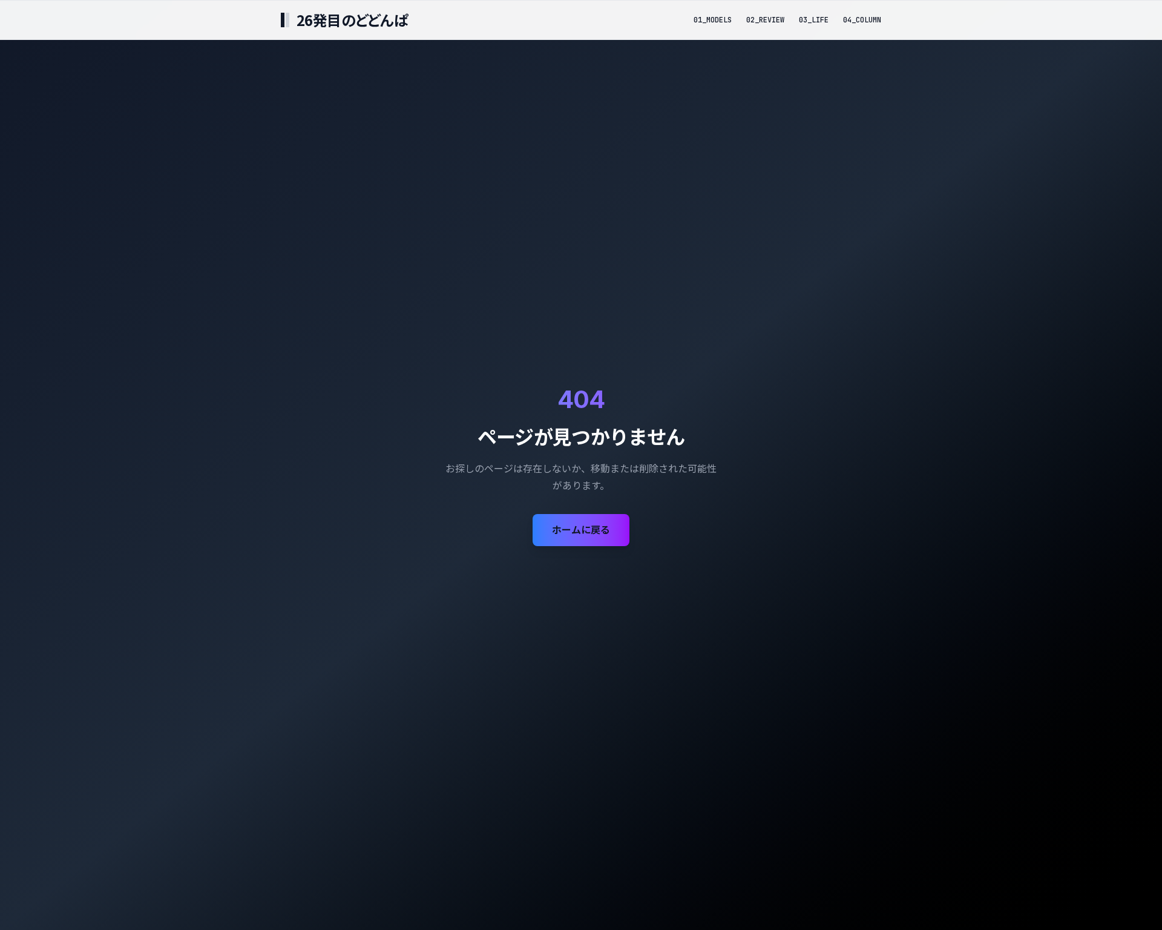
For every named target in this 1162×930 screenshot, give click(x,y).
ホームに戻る (581, 530)
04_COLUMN (862, 20)
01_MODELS (713, 20)
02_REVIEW (765, 20)
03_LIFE (814, 20)
